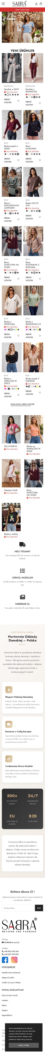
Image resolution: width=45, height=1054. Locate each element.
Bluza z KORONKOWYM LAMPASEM (11, 205)
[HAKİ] (15, 94)
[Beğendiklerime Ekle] (18, 101)
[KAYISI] (40, 386)
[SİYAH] (5, 94)
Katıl (39, 908)
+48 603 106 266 (11, 951)
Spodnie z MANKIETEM (31, 90)
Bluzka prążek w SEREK (11, 147)
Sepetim (5, 1010)
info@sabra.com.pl (11, 942)
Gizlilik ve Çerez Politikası (11, 982)
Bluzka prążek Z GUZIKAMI (32, 379)
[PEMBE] (7, 329)
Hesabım (5, 1000)
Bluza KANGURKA (31, 147)
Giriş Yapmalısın (12, 92)
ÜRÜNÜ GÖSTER (7, 101)
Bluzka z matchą (11, 534)
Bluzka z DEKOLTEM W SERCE (10, 381)
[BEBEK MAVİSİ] (15, 329)
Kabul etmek (23, 1045)
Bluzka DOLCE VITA (32, 204)
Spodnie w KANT (11, 89)
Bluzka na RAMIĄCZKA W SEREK (33, 449)
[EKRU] (8, 94)
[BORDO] (13, 94)
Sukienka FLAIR (10, 490)
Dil (3, 1036)
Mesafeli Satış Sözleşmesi (11, 972)
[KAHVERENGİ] (18, 94)
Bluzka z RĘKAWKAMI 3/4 (33, 323)
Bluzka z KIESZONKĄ (9, 323)
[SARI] (17, 329)
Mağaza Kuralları (8, 977)
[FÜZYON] (5, 329)
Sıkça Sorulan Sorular (10, 995)
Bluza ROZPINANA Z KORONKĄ (32, 265)
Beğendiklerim (7, 1015)
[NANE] (18, 329)
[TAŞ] (10, 94)
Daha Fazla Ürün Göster (22, 404)
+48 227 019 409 (11, 954)
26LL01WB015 (10, 446)
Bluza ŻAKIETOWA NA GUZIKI (11, 265)
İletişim (4, 1005)
